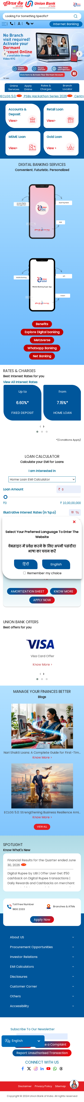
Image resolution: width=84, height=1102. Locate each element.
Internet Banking (66, 24)
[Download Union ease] (77, 5)
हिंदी (25, 564)
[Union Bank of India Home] (29, 7)
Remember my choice (44, 573)
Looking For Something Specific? (26, 16)
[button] (42, 16)
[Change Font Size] (19, 24)
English (56, 564)
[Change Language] (28, 24)
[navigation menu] (5, 24)
